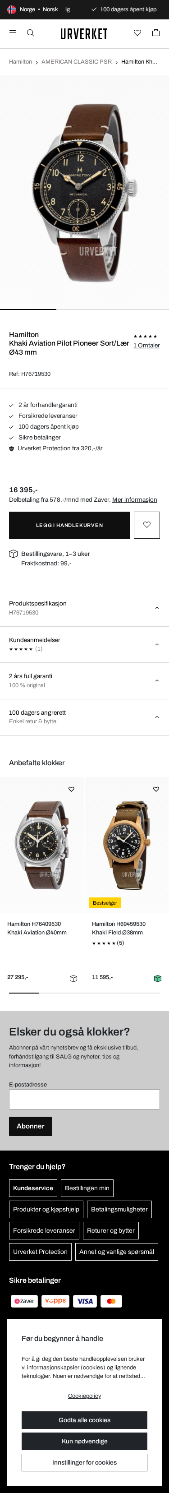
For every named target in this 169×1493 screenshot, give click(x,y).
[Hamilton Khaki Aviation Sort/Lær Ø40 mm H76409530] (42, 845)
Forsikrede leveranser (47, 415)
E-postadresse (28, 1085)
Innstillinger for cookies (84, 1462)
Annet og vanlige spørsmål (116, 1251)
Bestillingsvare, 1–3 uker (55, 553)
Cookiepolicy (84, 1396)
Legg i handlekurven (69, 525)
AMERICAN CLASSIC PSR (76, 62)
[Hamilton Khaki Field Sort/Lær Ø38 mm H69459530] (126, 845)
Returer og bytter (111, 1230)
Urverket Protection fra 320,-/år (60, 448)
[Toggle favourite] (147, 525)
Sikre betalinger (39, 437)
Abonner (31, 1126)
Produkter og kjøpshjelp (46, 1209)
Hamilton (20, 62)
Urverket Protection (40, 1251)
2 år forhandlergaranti (47, 405)
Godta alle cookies (84, 1420)
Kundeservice (33, 1188)
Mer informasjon (134, 499)
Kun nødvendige (85, 1441)
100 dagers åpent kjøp (48, 426)
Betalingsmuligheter (119, 1209)
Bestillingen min (87, 1188)
